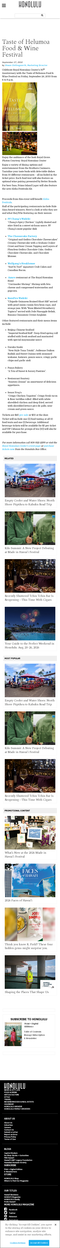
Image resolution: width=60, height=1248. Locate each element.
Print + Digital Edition (13, 1169)
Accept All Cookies (39, 1243)
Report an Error (10, 1134)
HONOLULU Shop (11, 1178)
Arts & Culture (11, 1095)
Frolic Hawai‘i (9, 1202)
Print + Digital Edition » (31, 1025)
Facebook (13, 1209)
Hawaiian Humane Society (15, 1162)
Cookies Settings (17, 1243)
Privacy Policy (10, 1137)
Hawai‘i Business (11, 1195)
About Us (8, 1123)
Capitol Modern (10, 1153)
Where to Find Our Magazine (16, 1181)
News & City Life (12, 1090)
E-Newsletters (10, 1171)
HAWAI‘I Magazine (12, 1197)
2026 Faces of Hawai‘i (18, 900)
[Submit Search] (42, 15)
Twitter (12, 1213)
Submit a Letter (11, 1132)
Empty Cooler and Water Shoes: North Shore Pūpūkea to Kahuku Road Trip (30, 502)
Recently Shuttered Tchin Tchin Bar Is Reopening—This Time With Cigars (29, 598)
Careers (7, 1127)
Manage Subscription (34, 1035)
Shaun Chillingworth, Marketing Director (26, 65)
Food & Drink (10, 1092)
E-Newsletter (30, 1038)
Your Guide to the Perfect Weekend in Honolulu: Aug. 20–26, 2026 (29, 645)
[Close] (55, 1225)
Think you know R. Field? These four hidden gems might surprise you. (29, 946)
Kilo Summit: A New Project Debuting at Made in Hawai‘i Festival (29, 550)
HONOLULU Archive (13, 1106)
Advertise (8, 1125)
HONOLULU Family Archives (17, 1109)
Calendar (9, 1104)
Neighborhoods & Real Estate (19, 1102)
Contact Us (9, 1130)
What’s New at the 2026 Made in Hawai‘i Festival (25, 854)
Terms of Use (10, 1139)
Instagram (13, 1220)
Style (7, 1097)
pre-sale (23, 415)
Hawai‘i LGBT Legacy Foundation (18, 1160)
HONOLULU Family (12, 1199)
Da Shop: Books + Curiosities (16, 1155)
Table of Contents (32, 1032)
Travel (7, 1099)
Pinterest (13, 1216)
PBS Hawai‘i (9, 1158)
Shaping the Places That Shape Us (27, 992)
